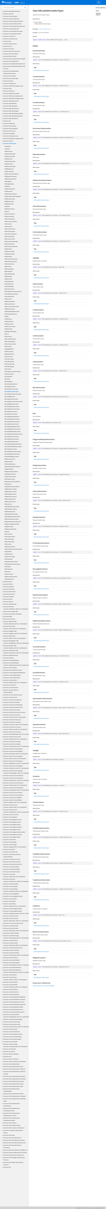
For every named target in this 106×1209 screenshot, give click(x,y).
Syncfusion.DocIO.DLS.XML (10, 56)
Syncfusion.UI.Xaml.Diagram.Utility (11, 837)
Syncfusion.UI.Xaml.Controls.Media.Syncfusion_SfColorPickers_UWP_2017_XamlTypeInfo (16, 745)
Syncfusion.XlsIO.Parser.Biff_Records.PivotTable (15, 1152)
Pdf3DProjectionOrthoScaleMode (12, 196)
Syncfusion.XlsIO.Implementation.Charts (13, 1066)
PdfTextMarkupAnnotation (11, 561)
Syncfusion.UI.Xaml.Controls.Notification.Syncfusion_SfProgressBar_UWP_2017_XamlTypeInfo (16, 789)
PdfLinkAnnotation (9, 374)
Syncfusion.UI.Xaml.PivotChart (10, 916)
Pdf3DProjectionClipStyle (10, 194)
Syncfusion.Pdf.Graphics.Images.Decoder (13, 138)
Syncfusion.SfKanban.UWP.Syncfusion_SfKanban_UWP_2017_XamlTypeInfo (15, 647)
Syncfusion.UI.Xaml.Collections (10, 687)
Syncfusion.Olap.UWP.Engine (10, 106)
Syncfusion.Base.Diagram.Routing (11, 11)
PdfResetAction (8, 504)
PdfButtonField (8, 279)
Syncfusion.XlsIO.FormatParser (10, 1059)
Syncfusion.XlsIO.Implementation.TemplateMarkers (11, 1090)
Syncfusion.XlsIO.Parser (9, 1135)
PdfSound (6, 531)
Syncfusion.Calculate (8, 14)
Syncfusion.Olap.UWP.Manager (10, 111)
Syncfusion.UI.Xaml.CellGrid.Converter (12, 670)
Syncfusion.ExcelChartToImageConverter (13, 86)
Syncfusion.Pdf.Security (9, 594)
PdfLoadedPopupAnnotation (11, 424)
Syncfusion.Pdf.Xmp (8, 601)
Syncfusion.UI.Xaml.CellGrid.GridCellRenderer (14, 672)
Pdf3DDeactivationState (10, 179)
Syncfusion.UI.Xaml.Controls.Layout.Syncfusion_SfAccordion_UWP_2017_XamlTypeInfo (15, 723)
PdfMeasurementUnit (9, 459)
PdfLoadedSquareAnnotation (11, 439)
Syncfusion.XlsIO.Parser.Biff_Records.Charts (14, 1140)
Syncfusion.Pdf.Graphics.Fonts (10, 136)
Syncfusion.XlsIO (7, 1056)
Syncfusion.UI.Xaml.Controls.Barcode (12, 700)
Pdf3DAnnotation (8, 164)
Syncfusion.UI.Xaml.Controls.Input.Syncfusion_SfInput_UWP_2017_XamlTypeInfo (14, 716)
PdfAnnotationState (9, 244)
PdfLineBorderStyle (9, 361)
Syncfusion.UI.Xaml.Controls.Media (11, 741)
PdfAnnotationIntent (9, 239)
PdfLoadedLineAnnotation (11, 414)
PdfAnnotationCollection (10, 234)
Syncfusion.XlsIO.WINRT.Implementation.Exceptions (13, 1163)
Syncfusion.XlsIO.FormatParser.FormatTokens (14, 1061)
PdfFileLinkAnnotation (9, 326)
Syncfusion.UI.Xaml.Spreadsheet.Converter (13, 1002)
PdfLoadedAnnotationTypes (11, 391)
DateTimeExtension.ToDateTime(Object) (44, 986)
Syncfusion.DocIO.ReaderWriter (11, 61)
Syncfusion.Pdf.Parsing (8, 589)
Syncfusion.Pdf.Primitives (9, 591)
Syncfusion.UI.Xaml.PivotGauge (11, 933)
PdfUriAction (7, 571)
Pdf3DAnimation (8, 159)
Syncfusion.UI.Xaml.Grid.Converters (12, 861)
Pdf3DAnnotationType (9, 166)
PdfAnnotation (8, 224)
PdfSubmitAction (8, 554)
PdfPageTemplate (8, 469)
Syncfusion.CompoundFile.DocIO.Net (12, 24)
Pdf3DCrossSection (9, 171)
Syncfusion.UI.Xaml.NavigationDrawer (12, 908)
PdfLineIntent (7, 369)
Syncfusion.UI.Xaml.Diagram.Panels (12, 824)
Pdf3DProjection (8, 191)
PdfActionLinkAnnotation (10, 221)
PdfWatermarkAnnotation (10, 576)
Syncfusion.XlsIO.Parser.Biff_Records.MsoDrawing (12, 1146)
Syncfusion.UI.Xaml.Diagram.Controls (12, 819)
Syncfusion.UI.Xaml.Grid (9, 849)
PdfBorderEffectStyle (9, 274)
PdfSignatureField (8, 526)
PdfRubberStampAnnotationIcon (12, 521)
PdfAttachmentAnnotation (11, 259)
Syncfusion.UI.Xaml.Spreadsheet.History (13, 1009)
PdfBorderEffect (8, 271)
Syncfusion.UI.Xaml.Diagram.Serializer (12, 827)
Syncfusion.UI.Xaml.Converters (10, 814)
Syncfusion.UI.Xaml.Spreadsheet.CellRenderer (14, 997)
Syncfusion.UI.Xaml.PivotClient (10, 926)
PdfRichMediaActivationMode (11, 506)
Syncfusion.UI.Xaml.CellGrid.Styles (11, 677)
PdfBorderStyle (8, 276)
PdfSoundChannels (9, 539)
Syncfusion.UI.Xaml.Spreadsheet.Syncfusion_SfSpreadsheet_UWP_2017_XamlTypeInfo (16, 1016)
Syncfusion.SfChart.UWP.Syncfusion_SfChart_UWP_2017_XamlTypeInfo (14, 627)
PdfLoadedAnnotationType (11, 389)
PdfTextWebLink (8, 569)
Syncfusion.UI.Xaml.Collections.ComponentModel (11, 691)
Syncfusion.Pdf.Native (8, 586)
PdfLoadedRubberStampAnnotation (13, 434)
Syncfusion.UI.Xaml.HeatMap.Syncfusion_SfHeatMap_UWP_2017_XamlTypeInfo (15, 890)
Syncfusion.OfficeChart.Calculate (11, 93)
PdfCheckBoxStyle (8, 284)
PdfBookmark (7, 266)
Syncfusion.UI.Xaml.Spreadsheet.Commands (14, 999)
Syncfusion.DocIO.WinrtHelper (10, 78)
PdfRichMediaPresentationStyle (12, 516)
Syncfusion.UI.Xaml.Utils (9, 1051)
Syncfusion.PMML (7, 616)
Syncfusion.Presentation (9, 619)
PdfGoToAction (8, 346)
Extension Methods (98, 14)
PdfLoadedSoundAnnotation (11, 436)
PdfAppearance (8, 249)
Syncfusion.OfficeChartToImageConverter (13, 98)
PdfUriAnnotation (8, 574)
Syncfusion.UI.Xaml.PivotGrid (10, 940)
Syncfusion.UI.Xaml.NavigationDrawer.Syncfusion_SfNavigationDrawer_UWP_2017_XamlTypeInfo (17, 912)
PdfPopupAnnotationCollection (12, 481)
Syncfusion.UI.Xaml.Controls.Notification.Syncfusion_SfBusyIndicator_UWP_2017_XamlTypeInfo (16, 779)
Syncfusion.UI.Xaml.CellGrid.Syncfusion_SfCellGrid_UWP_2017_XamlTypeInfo (15, 681)
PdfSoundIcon (8, 544)
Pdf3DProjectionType (9, 199)
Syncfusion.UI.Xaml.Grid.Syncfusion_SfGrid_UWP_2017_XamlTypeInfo (14, 875)
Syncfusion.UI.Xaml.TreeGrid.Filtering (12, 1036)
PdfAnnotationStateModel (10, 246)
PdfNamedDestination (9, 464)
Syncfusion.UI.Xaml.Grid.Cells (10, 852)
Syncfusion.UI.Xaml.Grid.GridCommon (12, 864)
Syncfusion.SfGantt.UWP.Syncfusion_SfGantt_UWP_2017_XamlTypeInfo (14, 637)
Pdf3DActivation (8, 151)
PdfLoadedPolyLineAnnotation (12, 421)
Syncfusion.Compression (9, 36)
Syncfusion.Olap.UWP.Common (11, 101)
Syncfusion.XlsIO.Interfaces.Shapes (11, 1125)
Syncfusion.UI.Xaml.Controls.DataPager (13, 705)
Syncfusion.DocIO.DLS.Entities (10, 54)
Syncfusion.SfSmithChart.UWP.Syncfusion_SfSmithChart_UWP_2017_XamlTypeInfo (16, 652)
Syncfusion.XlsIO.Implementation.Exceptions (14, 1076)
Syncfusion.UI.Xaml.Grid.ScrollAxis (11, 872)
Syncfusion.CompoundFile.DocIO (11, 19)
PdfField (6, 316)
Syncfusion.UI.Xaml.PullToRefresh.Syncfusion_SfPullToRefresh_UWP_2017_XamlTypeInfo (16, 964)
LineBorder (7, 149)
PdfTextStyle (7, 566)
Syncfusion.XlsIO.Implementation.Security (13, 1081)
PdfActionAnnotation (9, 214)
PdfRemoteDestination (10, 499)
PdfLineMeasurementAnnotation (12, 371)
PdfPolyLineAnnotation (10, 476)
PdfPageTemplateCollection (11, 471)
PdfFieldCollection (8, 321)
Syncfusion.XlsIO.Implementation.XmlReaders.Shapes (14, 1100)
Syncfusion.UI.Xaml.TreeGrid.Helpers (12, 1039)
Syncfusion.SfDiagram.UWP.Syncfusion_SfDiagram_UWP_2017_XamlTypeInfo (15, 632)
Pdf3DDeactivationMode (10, 176)
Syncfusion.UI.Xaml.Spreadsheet (11, 994)
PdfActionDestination (9, 219)
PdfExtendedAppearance (10, 314)
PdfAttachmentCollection (10, 261)
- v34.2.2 (22, 3)
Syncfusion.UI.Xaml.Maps (9, 901)
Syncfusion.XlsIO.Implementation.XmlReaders (14, 1096)
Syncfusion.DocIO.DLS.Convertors (11, 51)
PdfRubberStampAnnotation (11, 519)
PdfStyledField (8, 551)
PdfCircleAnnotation (9, 289)
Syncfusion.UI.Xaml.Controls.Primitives (12, 792)
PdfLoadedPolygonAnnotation (12, 419)
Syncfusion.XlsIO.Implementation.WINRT (13, 1093)
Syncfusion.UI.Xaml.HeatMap (10, 886)
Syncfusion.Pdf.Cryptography (10, 128)
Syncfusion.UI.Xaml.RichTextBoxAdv (12, 967)
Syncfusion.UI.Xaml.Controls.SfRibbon (12, 797)
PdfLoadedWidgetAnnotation (11, 456)
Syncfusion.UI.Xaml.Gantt (9, 839)
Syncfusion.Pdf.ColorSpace (9, 126)
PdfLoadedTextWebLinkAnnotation (13, 446)
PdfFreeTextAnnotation (10, 344)
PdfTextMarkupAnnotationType (12, 564)
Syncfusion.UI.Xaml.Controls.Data (11, 702)
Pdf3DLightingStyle (9, 184)
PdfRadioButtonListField (10, 489)
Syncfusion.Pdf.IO (7, 581)
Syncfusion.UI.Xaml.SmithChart (11, 992)
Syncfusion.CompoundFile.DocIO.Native (13, 21)
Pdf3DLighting (7, 181)
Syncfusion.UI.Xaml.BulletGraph (11, 660)
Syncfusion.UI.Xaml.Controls (10, 697)
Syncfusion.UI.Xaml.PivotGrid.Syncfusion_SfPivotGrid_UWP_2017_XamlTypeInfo (15, 944)
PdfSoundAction (8, 534)
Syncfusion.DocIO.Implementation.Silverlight (14, 59)
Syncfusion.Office (7, 88)
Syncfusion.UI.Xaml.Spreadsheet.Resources (13, 1012)
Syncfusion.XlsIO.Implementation (11, 1064)
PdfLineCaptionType (9, 364)
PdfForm (6, 334)
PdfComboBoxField (9, 296)
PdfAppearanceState (9, 254)
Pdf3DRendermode (9, 201)
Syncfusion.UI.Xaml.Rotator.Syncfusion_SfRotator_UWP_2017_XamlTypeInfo (15, 978)
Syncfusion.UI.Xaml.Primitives (10, 957)
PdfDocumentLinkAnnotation (11, 306)
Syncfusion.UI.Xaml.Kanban (10, 899)
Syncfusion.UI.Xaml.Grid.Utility (10, 884)
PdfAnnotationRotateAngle (11, 241)
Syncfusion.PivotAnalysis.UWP (10, 611)
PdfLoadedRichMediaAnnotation (12, 431)
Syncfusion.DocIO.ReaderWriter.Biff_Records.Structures (14, 67)
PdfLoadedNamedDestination (11, 416)
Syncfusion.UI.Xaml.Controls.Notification (13, 775)
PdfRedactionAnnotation (10, 496)
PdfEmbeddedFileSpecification (11, 311)
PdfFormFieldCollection (10, 339)
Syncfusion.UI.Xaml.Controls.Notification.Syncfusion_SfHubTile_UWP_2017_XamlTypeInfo (15, 784)
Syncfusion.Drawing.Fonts (9, 83)
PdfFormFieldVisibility (9, 341)
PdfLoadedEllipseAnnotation (11, 404)
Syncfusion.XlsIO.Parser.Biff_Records (12, 1137)
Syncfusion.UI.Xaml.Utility (9, 1049)
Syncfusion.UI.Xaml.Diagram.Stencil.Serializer (14, 832)
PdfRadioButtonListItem (10, 491)
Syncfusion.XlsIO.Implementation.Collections (14, 1069)
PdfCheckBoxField (8, 281)
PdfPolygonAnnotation (10, 474)
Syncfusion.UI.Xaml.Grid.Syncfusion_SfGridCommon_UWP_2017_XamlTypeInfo (16, 880)
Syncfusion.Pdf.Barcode (9, 123)
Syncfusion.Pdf (7, 121)
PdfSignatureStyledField (10, 529)
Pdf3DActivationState (9, 156)
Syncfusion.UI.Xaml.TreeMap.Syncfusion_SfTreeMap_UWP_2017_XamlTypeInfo (15, 1045)
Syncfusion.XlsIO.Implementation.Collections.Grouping (14, 1073)
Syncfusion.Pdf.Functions (9, 131)
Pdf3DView (7, 206)
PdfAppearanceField (9, 251)
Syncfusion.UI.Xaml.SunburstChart (11, 1022)
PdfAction (6, 211)
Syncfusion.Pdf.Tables (8, 596)
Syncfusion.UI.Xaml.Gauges (10, 842)
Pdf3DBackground (8, 169)
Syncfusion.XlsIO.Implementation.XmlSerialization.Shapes (11, 1119)
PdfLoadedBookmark (9, 396)
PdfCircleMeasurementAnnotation (12, 291)
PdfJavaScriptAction (9, 354)
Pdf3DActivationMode (9, 154)
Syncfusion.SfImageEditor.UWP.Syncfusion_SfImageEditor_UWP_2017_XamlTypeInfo (16, 642)
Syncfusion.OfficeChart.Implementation (13, 96)
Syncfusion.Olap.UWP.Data (9, 103)
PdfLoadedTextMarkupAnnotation (13, 444)
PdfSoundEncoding (9, 541)
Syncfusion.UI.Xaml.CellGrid (10, 667)
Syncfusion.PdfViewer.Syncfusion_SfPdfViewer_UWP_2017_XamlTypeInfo (15, 608)
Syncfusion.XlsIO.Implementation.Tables (13, 1086)
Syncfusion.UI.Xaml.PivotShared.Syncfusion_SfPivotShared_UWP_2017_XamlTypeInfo (16, 954)
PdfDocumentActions (9, 304)
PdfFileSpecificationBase (10, 331)
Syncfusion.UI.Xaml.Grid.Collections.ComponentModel (12, 855)
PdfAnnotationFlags (9, 236)
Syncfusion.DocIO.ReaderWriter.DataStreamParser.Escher (11, 72)
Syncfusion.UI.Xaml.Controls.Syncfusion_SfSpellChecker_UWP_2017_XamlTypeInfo (16, 811)
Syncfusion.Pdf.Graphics (9, 133)
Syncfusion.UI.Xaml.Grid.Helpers (11, 867)
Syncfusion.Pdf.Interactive (9, 143)
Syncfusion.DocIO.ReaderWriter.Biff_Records (14, 64)
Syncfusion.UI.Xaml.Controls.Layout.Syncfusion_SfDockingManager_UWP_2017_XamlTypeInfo (17, 733)
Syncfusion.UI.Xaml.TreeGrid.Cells (11, 1031)
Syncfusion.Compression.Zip (10, 39)
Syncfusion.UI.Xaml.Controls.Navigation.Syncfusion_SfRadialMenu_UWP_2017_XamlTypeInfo (16, 762)
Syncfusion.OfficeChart (8, 91)
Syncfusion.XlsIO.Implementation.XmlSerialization (11, 1105)
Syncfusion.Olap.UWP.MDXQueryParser (13, 116)
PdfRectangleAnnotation (10, 494)
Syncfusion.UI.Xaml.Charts (9, 685)
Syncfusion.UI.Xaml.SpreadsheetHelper (12, 1019)
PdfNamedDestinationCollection (12, 466)
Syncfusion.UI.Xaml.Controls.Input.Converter (14, 712)
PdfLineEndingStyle (9, 366)
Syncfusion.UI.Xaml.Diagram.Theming (12, 834)
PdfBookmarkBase (9, 269)
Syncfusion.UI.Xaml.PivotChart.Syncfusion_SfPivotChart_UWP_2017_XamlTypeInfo (15, 920)
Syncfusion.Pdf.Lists (8, 584)
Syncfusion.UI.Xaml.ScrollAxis (10, 989)
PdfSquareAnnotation (9, 546)
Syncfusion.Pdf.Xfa (7, 599)
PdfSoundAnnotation (9, 536)
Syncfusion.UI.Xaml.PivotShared (11, 950)
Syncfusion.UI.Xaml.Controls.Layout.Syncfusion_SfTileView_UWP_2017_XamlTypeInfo (15, 738)
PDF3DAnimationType (9, 161)
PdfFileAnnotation (8, 324)
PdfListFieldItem (8, 381)
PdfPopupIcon (8, 484)
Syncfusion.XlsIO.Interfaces (10, 1123)
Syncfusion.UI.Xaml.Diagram (10, 817)
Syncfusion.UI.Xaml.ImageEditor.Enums (13, 896)
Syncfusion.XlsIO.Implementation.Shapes (13, 1084)
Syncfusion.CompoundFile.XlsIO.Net (12, 34)
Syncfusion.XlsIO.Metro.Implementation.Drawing (13, 1131)
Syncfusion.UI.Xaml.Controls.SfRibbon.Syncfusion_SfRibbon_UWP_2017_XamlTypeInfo (15, 801)
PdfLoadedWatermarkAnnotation (12, 451)
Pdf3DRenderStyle (8, 204)
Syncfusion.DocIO (7, 46)
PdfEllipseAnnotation (9, 309)
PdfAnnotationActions (9, 229)
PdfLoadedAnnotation (9, 386)
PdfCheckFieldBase (9, 286)
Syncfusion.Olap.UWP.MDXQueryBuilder (13, 113)
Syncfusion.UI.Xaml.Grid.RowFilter (11, 869)
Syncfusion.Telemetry (8, 658)
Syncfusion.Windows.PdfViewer (11, 1054)
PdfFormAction (8, 336)
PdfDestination (8, 299)
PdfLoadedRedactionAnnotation (12, 429)
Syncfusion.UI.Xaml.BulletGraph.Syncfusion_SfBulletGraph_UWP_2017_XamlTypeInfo (16, 664)
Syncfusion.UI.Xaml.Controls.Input (11, 710)
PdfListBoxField (8, 376)
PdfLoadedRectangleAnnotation (12, 426)
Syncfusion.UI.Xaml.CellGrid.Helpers (12, 675)
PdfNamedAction (8, 461)
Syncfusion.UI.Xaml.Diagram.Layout (12, 822)
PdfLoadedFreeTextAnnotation (12, 409)
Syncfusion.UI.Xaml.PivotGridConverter (13, 948)
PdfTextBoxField (8, 559)
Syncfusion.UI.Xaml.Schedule (10, 982)
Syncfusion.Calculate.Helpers (10, 16)
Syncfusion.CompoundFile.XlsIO (11, 29)
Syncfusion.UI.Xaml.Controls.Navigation (13, 749)
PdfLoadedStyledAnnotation (11, 441)
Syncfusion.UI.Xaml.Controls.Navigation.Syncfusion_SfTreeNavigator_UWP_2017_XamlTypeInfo (16, 772)
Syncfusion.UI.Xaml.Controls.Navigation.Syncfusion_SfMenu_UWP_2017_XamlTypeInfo (14, 757)
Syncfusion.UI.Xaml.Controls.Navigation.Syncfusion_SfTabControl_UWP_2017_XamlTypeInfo (16, 767)
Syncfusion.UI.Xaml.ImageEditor (11, 894)
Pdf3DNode (7, 186)
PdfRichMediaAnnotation (10, 509)
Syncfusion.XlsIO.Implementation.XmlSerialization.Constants (11, 1114)
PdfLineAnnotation (9, 359)
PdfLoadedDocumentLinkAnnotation (13, 401)
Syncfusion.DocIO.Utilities (9, 76)
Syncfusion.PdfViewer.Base (9, 604)
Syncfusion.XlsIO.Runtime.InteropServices (13, 1155)
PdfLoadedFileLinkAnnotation (11, 406)
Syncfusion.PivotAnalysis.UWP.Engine (12, 614)
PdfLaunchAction (8, 356)
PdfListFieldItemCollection (10, 384)
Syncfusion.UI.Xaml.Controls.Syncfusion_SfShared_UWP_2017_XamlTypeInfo (15, 806)
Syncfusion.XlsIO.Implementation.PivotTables (14, 1079)
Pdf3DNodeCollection (9, 189)
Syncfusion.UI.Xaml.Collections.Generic (12, 695)
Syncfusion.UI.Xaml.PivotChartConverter (13, 923)
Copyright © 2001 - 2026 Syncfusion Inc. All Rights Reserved (90, 1208)
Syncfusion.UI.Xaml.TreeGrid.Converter (12, 1034)
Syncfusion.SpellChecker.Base (10, 655)
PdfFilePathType (8, 329)
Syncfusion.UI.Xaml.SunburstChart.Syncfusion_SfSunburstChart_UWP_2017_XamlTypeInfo (16, 1025)
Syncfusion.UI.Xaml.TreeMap (10, 1041)
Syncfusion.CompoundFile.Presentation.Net (14, 26)
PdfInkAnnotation (8, 351)
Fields (97, 11)
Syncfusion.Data (7, 41)
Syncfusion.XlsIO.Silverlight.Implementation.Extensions (14, 1159)
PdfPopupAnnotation (9, 479)
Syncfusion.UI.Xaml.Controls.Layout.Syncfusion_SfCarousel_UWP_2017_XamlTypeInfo (15, 728)
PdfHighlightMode (8, 349)
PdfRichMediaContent (9, 511)
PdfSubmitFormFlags (9, 556)
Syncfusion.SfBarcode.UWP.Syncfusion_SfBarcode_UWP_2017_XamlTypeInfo (15, 623)
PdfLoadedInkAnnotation (10, 411)
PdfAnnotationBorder (9, 231)
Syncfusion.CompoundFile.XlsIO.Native (12, 31)
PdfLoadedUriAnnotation (10, 449)
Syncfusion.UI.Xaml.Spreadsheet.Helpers (13, 1007)
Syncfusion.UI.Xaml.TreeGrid (10, 1029)
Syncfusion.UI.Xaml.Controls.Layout (12, 719)
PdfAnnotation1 (8, 226)
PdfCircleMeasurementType (11, 294)
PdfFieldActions (8, 319)
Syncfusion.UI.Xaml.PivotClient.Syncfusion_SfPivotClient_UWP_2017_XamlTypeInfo (15, 929)
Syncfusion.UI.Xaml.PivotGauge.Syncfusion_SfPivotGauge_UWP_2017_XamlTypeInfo (16, 937)
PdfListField (7, 379)
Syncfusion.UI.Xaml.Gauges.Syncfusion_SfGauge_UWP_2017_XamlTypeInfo (14, 846)
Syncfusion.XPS (7, 1167)
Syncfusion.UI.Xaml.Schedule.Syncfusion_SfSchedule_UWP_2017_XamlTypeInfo (15, 986)
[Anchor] (32, 46)
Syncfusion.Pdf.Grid (8, 141)
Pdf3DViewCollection (9, 209)
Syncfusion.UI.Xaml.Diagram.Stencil (12, 829)
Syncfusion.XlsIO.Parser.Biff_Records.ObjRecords (15, 1150)
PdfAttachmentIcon (9, 264)
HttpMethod (7, 146)
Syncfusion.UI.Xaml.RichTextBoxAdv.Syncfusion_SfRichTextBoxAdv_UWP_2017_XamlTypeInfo (17, 971)
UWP (16, 2)
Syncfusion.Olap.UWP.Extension (11, 108)
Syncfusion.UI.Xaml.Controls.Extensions (13, 707)
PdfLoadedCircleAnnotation (11, 399)
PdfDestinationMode (9, 301)
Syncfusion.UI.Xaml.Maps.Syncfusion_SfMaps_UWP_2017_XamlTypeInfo (14, 905)
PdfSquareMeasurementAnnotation (13, 549)
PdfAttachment (8, 256)
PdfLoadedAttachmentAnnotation (12, 394)
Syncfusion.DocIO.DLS (8, 49)
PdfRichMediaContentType (11, 514)
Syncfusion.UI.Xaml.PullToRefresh (11, 960)
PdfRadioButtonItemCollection (12, 486)
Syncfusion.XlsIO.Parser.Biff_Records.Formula (14, 1142)
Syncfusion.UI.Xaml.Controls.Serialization (13, 795)
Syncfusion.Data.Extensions (10, 44)
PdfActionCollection (9, 216)
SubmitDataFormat (9, 579)
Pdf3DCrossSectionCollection (11, 174)
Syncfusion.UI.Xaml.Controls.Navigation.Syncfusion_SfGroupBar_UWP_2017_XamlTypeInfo (15, 752)
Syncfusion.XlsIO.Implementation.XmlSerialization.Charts (11, 1109)
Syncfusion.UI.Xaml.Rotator (10, 975)
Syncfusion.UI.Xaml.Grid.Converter (11, 859)
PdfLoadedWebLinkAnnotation (12, 454)
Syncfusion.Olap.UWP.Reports (10, 118)
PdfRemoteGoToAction (10, 501)
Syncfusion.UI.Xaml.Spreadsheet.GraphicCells (14, 1004)
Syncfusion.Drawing (8, 81)
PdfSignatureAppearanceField (11, 524)
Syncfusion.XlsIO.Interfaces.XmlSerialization (14, 1128)
